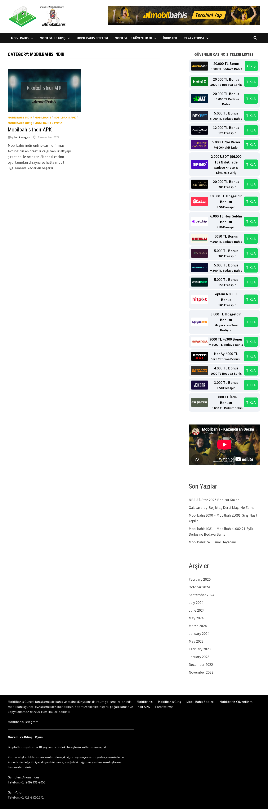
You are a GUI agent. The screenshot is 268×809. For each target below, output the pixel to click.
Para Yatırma (194, 38)
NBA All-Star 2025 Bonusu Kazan (214, 499)
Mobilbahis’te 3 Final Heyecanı (212, 542)
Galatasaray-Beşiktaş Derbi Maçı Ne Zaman (222, 507)
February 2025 (200, 579)
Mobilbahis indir (20, 117)
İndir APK (170, 38)
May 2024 (196, 618)
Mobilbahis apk (64, 117)
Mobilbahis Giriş (53, 38)
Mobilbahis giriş (20, 123)
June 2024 (197, 610)
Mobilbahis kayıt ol (49, 123)
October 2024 (199, 587)
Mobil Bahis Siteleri (92, 38)
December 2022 (201, 664)
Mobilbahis (20, 38)
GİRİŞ (251, 66)
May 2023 (196, 641)
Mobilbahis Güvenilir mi (133, 38)
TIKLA (251, 81)
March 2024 (198, 625)
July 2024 (196, 602)
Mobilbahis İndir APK (30, 130)
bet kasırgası (22, 137)
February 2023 (200, 649)
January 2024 (199, 633)
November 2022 (201, 672)
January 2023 (199, 656)
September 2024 (201, 594)
